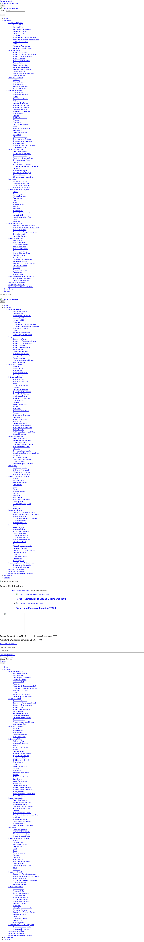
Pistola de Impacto (19, 194)
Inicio (6, 18)
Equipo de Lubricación (15, 223)
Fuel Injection (12, 179)
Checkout (3, 661)
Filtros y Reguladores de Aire (22, 259)
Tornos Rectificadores (20, 152)
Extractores (16, 162)
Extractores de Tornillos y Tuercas (24, 263)
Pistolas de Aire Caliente (21, 124)
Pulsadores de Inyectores (21, 185)
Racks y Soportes (18, 143)
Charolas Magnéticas (20, 270)
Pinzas (15, 219)
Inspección (16, 268)
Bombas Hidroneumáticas (21, 253)
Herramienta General (15, 238)
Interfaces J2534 (18, 33)
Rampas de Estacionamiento (22, 56)
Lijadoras (16, 116)
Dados (15, 202)
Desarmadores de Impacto (21, 213)
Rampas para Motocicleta (21, 61)
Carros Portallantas (19, 88)
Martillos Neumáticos (20, 118)
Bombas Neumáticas (19, 230)
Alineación (16, 80)
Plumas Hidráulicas (19, 71)
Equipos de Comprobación (21, 183)
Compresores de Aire (20, 156)
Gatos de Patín (18, 63)
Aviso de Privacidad (8, 643)
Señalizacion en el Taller (16, 282)
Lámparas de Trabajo (20, 266)
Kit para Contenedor (19, 234)
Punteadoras (17, 122)
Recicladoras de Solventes (21, 111)
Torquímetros (17, 198)
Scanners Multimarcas (20, 25)
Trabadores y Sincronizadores (23, 158)
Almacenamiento (18, 240)
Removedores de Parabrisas (22, 141)
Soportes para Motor (19, 75)
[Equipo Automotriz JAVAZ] (9, 8)
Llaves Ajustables (18, 215)
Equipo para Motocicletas (16, 285)
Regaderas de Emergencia (22, 278)
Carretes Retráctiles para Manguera (25, 232)
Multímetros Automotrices (21, 46)
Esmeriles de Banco (19, 255)
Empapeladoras (18, 113)
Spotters (15, 97)
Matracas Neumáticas (20, 196)
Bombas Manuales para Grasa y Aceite (26, 228)
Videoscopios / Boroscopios (22, 173)
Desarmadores (18, 211)
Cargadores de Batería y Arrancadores (26, 166)
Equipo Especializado (15, 149)
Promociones (8, 289)
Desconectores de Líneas (21, 187)
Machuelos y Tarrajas (20, 261)
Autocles (15, 192)
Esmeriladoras (17, 130)
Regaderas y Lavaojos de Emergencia (21, 276)
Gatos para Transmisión (21, 67)
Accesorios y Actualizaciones (22, 48)
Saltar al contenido (6, 1)
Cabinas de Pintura (19, 92)
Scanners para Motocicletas (22, 29)
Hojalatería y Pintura (15, 90)
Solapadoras (17, 135)
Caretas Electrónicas (19, 147)
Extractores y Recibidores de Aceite (24, 225)
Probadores (16, 35)
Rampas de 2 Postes (20, 52)
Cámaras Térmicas (19, 175)
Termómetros (17, 272)
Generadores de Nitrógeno (22, 154)
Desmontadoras (18, 84)
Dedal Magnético (18, 274)
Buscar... (3, 10)
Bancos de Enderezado (20, 94)
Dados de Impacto (19, 204)
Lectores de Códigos (19, 31)
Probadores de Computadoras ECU (24, 37)
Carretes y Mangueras (20, 251)
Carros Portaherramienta (21, 244)
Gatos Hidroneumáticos (20, 65)
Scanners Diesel (18, 27)
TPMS (15, 44)
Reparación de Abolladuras (22, 105)
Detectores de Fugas (20, 171)
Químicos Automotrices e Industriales (20, 287)
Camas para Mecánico (20, 249)
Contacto (7, 291)
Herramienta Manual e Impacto (18, 190)
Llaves (15, 200)
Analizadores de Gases (20, 42)
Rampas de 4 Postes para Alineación (25, 54)
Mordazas (16, 126)
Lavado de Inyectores (20, 181)
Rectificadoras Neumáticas (21, 128)
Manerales (16, 209)
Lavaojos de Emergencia (21, 280)
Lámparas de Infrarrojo (20, 103)
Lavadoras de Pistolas (20, 109)
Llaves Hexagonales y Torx (22, 217)
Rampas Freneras (19, 59)
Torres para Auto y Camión (22, 69)
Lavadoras (16, 168)
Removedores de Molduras (22, 139)
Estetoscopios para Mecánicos (23, 177)
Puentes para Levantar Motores (23, 73)
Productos (7, 21)
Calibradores (17, 257)
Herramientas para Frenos (21, 160)
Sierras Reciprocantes (20, 132)
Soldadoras (16, 101)
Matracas (16, 206)
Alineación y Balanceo (15, 78)
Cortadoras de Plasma (20, 99)
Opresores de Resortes (20, 86)
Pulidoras (16, 120)
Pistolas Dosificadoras (20, 236)
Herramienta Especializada (22, 164)
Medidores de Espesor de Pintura (24, 145)
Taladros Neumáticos (20, 137)
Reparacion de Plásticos (21, 107)
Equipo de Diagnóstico (15, 23)
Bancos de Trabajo (19, 242)
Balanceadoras (18, 82)
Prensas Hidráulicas (19, 247)
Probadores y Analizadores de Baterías (26, 40)
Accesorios (16, 221)
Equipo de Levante (14, 50)
